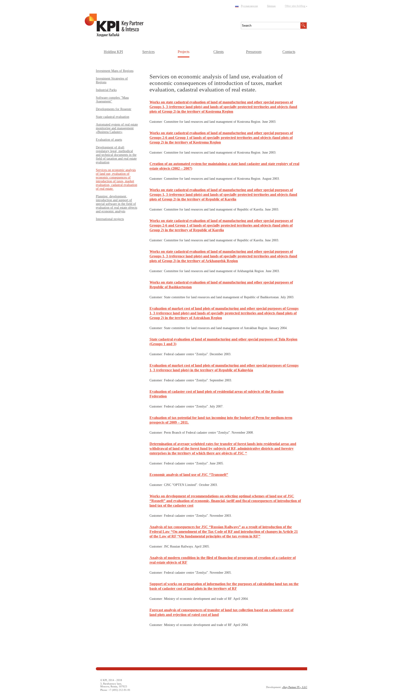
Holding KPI (113, 52)
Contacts (288, 52)
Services (148, 52)
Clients (218, 52)
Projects (183, 52)
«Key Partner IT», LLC (294, 687)
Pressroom (253, 52)
